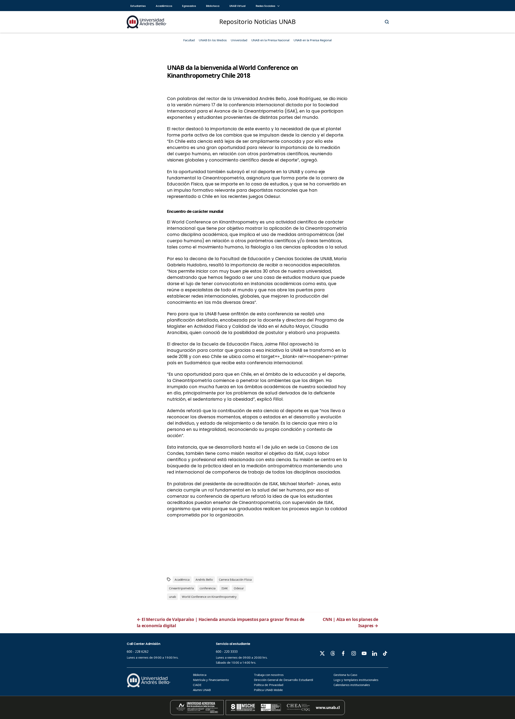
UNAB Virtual (237, 6)
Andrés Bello (204, 579)
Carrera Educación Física (235, 579)
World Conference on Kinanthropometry (209, 597)
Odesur (239, 588)
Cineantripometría (181, 588)
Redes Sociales (266, 6)
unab (172, 597)
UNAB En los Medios (213, 40)
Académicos (164, 6)
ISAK (224, 588)
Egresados (189, 6)
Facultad (189, 40)
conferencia (207, 588)
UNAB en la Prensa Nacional (270, 40)
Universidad (239, 40)
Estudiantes (138, 6)
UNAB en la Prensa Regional (313, 40)
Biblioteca (212, 6)
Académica (182, 579)
